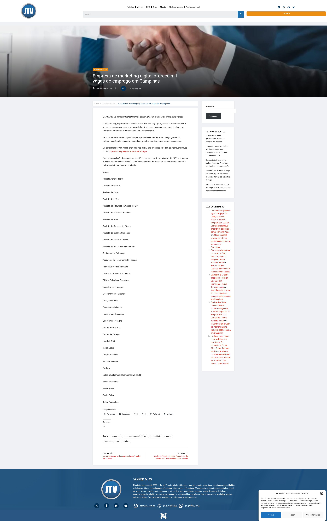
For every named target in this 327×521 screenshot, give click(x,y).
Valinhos (130, 7)
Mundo (163, 7)
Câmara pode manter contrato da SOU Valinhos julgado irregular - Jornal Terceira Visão (220, 256)
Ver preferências (313, 515)
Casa (97, 104)
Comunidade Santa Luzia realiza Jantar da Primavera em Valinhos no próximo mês (217, 163)
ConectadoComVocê (132, 436)
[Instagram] (284, 7)
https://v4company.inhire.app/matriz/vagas (128, 151)
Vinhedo (140, 7)
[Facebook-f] (279, 7)
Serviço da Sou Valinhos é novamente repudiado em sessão (220, 269)
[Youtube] (289, 7)
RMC (148, 7)
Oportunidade (155, 436)
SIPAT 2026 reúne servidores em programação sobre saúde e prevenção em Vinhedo (218, 187)
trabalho (168, 436)
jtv (145, 436)
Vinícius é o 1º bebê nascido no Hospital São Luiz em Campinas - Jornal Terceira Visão (220, 281)
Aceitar (271, 515)
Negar (292, 515)
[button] (322, 493)
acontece (116, 436)
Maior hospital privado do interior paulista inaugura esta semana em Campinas (220, 241)
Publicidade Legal (193, 7)
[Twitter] (293, 7)
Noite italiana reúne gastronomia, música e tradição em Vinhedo (215, 138)
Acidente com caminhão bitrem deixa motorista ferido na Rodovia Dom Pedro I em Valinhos (220, 357)
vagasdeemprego (111, 441)
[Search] (241, 14)
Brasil (155, 7)
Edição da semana (176, 7)
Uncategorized (100, 69)
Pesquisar (210, 106)
